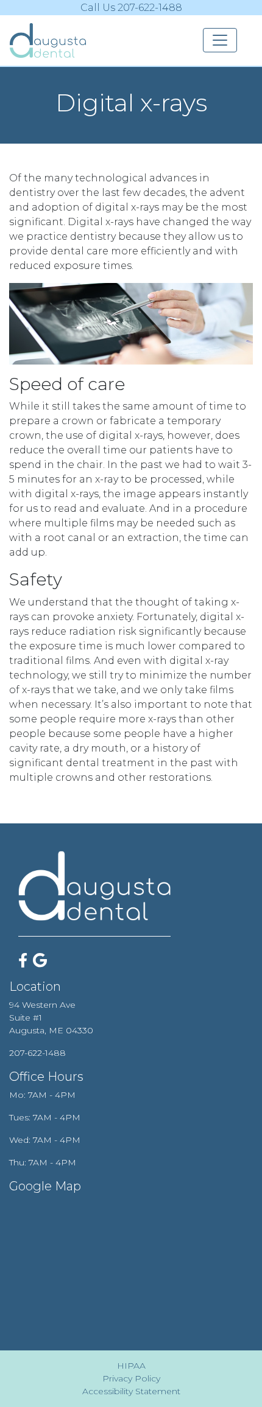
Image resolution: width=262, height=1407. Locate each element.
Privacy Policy (131, 1378)
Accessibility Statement (131, 1391)
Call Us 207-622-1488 (131, 7)
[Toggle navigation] (220, 40)
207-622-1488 (37, 1052)
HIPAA (131, 1365)
